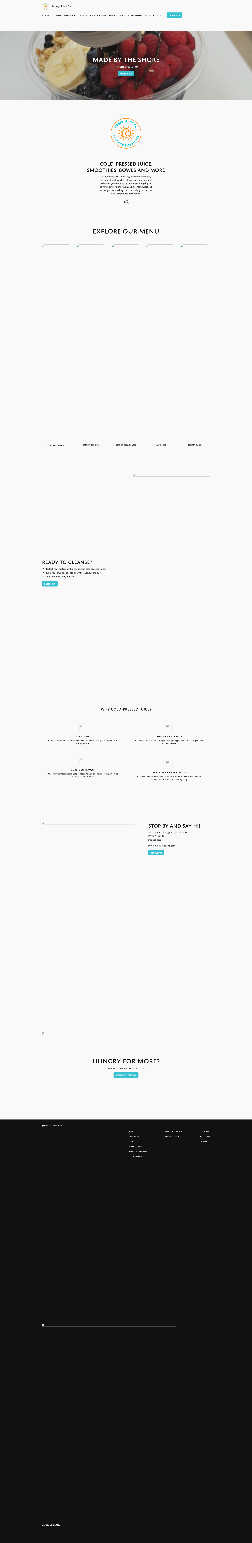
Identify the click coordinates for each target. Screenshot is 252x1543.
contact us (156, 852)
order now (50, 583)
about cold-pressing (126, 1074)
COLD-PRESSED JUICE (57, 445)
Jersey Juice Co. (62, 6)
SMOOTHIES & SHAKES (126, 444)
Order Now (174, 15)
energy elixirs (195, 444)
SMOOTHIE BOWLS (91, 444)
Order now (126, 73)
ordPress (89, 1536)
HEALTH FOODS (160, 444)
